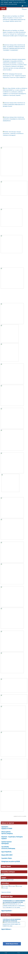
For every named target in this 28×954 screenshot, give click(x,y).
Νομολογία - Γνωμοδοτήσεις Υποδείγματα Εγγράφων (12, 837)
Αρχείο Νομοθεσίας (6, 852)
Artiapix (18, 952)
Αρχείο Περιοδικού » (6, 910)
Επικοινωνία (19, 12)
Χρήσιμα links (22, 949)
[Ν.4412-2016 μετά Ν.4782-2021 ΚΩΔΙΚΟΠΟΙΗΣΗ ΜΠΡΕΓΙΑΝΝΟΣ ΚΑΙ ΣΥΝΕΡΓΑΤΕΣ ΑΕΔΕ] (14, 926)
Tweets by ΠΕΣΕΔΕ (6, 892)
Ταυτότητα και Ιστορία (13, 8)
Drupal (6, 952)
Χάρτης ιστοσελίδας (11, 949)
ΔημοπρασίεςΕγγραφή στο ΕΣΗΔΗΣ (6, 827)
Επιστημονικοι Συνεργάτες (8, 10)
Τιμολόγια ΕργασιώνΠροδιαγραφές (6, 842)
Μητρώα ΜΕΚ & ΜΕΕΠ (6, 855)
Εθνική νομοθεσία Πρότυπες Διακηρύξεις (7, 832)
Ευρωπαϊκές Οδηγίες (6, 858)
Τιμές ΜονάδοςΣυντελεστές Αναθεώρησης (8, 847)
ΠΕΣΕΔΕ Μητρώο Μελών (12, 944)
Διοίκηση (24, 8)
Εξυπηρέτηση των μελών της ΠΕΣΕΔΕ (10, 861)
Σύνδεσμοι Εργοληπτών (7, 12)
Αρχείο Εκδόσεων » (6, 929)
